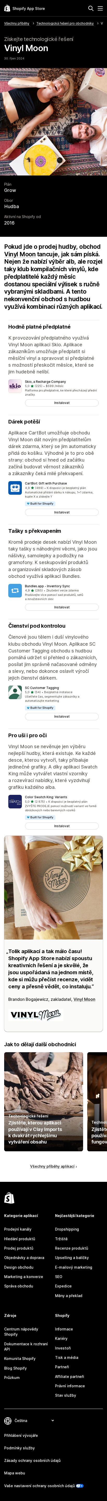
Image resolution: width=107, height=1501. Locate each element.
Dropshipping (67, 1229)
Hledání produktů (19, 1239)
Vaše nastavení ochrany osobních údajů (39, 1486)
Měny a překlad (68, 1295)
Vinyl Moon (20, 254)
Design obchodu (19, 1267)
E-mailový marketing (73, 1267)
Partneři (62, 1367)
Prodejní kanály (17, 1229)
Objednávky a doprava (24, 1257)
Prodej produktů (18, 1248)
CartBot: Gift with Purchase (46, 483)
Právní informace (70, 1386)
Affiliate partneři (69, 1376)
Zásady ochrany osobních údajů (32, 1460)
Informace (64, 1329)
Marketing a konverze (23, 1276)
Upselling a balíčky (72, 1257)
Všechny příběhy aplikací (52, 1166)
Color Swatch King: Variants (46, 797)
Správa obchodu (18, 1286)
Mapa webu (14, 1473)
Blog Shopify (15, 1368)
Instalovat (62, 403)
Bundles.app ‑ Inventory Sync (47, 586)
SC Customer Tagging (42, 688)
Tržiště (61, 1239)
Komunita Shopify (20, 1358)
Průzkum (12, 1377)
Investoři (63, 1348)
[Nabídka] (100, 8)
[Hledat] (90, 8)
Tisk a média (66, 1357)
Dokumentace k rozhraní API (26, 1346)
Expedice (63, 1286)
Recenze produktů (71, 1248)
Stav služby (65, 1395)
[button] (53, 393)
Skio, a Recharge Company (45, 382)
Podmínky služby (19, 1448)
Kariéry (61, 1338)
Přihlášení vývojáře (21, 1435)
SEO (58, 1276)
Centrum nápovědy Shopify (21, 1331)
